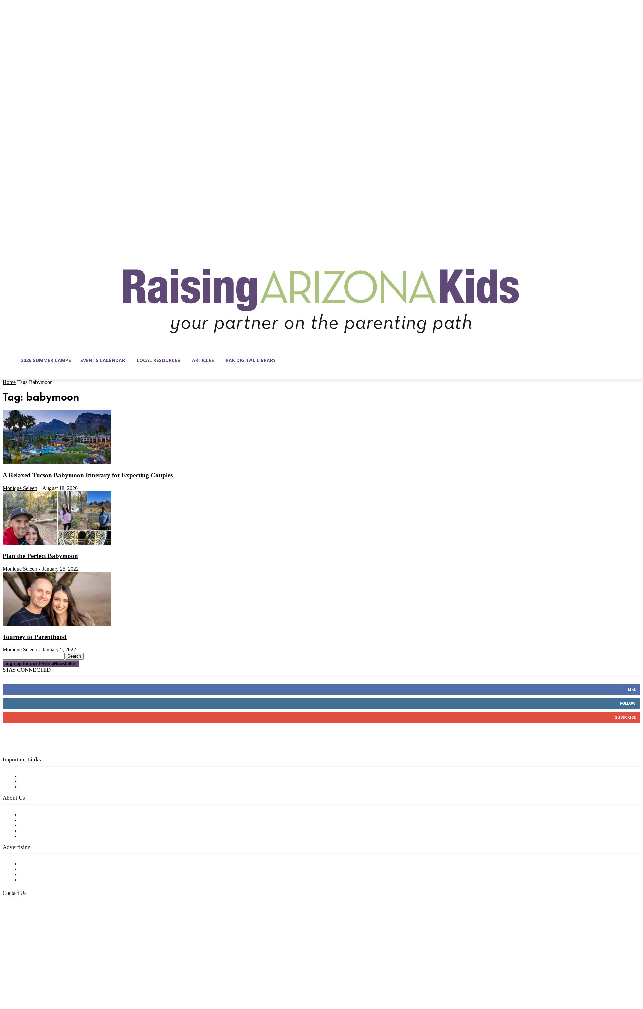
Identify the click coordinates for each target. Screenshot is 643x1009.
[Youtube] (78, 977)
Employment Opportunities (53, 825)
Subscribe (625, 717)
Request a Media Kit (45, 869)
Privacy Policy (36, 787)
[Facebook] (8, 977)
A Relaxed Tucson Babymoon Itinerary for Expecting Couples (88, 475)
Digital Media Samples (47, 874)
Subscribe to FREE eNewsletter (58, 776)
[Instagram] (22, 977)
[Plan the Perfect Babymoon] (57, 543)
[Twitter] (64, 977)
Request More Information (52, 880)
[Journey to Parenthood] (57, 624)
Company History (41, 820)
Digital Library (38, 781)
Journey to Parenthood (35, 636)
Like (632, 689)
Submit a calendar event (50, 836)
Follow (628, 703)
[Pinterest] (50, 977)
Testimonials (35, 864)
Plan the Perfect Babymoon (40, 555)
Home (9, 382)
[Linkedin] (36, 977)
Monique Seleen (20, 488)
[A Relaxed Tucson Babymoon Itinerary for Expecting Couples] (57, 462)
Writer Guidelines (41, 831)
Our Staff (32, 815)
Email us (27, 927)
